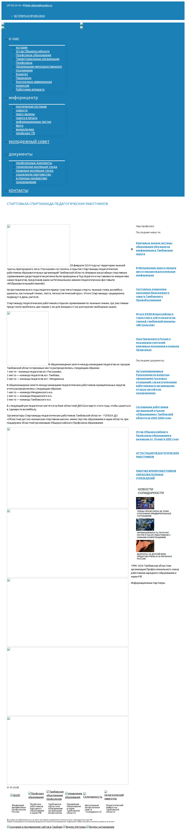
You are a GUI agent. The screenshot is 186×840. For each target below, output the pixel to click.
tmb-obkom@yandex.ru (39, 5)
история (21, 47)
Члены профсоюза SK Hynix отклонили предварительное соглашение (154, 513)
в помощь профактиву (31, 178)
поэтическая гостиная (31, 106)
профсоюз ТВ (25, 133)
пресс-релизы (25, 114)
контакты (18, 190)
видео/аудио (25, 129)
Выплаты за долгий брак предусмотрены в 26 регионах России (154, 556)
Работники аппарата (30, 89)
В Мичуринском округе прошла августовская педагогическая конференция (156, 272)
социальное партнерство (33, 174)
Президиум (23, 78)
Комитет (22, 74)
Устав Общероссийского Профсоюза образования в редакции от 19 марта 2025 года (157, 435)
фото (19, 125)
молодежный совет (29, 141)
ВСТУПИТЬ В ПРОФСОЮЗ (29, 16)
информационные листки (33, 121)
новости (22, 110)
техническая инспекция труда (36, 166)
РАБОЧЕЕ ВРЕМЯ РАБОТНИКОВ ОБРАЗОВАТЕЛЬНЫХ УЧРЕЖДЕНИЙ (156, 474)
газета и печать (26, 117)
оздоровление (26, 182)
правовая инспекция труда (34, 170)
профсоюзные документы (34, 162)
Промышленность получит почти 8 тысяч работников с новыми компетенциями (154, 535)
